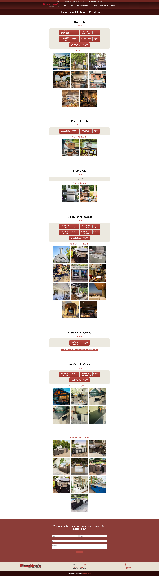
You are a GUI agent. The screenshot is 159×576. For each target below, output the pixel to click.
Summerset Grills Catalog (75, 44)
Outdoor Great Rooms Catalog (76, 380)
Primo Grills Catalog (86, 131)
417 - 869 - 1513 (58, 1)
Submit (79, 552)
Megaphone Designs (86, 573)
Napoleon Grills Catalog (86, 38)
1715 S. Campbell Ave (79, 567)
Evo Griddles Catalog (86, 226)
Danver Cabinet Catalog (65, 374)
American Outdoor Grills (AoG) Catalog (65, 32)
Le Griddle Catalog (65, 232)
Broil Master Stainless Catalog (65, 39)
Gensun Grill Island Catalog (86, 374)
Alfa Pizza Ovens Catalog (65, 226)
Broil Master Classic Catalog (86, 32)
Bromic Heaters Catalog (86, 232)
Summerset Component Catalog (75, 343)
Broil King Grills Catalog (65, 131)
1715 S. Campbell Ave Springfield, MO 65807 (74, 1)
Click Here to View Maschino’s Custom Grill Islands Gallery (79, 349)
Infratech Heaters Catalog (76, 238)
